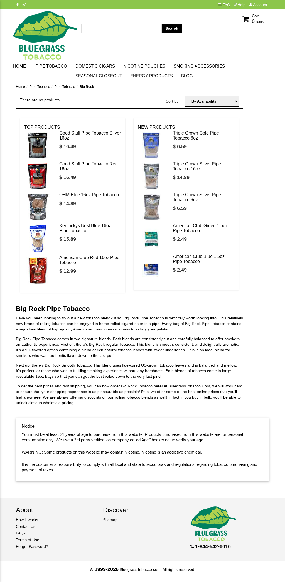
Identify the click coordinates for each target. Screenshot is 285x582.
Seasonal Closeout (98, 75)
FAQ (226, 5)
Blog (187, 75)
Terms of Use (27, 540)
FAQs (21, 533)
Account (259, 5)
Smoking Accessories (199, 66)
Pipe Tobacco (51, 66)
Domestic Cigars (95, 66)
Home (19, 66)
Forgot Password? (32, 546)
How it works (27, 520)
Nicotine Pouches (144, 66)
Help (241, 5)
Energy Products (151, 75)
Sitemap (110, 520)
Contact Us (25, 526)
